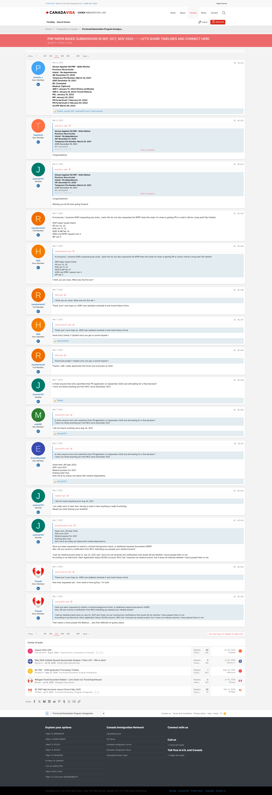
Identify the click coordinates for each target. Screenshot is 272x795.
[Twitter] (184, 733)
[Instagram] (174, 733)
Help (209, 713)
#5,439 (240, 380)
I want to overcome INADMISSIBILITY (61, 777)
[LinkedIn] (179, 733)
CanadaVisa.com (114, 734)
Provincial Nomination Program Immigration (78, 672)
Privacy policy (200, 713)
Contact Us (221, 791)
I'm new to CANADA (54, 761)
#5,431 (241, 63)
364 (62, 56)
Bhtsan (38, 682)
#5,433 (240, 164)
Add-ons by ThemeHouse (135, 791)
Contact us (166, 713)
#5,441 (241, 443)
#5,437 (241, 320)
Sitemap (172, 791)
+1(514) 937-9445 (52, 3)
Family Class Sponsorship (68, 663)
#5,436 (240, 290)
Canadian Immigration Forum (119, 744)
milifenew (231, 672)
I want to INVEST (52, 750)
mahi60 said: (60, 496)
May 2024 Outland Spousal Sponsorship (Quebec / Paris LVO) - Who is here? (70, 660)
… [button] (40, 56)
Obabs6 (232, 652)
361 (45, 56)
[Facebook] (169, 733)
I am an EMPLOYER (54, 766)
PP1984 (38, 692)
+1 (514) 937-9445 (176, 745)
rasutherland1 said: (63, 251)
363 (56, 56)
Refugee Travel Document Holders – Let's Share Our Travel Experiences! (68, 679)
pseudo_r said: (61, 126)
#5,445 (240, 596)
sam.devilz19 (40, 652)
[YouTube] (189, 733)
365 (68, 56)
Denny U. (39, 663)
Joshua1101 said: (62, 415)
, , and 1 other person (80, 111)
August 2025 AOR (43, 650)
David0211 (39, 672)
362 (50, 56)
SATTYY (53, 43)
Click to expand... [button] (148, 150)
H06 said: (59, 295)
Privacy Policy (197, 791)
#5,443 (240, 520)
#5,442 (240, 491)
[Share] (235, 63)
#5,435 (240, 246)
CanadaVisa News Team (117, 755)
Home (215, 713)
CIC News (111, 739)
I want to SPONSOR (54, 755)
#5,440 (240, 410)
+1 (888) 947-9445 (89, 3)
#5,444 (240, 567)
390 (78, 56)
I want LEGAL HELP (53, 771)
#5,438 (240, 350)
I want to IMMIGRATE (54, 734)
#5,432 (240, 120)
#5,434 (240, 213)
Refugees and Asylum (64, 682)
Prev (31, 56)
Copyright (210, 791)
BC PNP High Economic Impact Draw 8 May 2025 (58, 689)
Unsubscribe (183, 791)
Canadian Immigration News (119, 750)
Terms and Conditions (182, 713)
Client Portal (221, 3)
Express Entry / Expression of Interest (77, 652)
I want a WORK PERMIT (55, 739)
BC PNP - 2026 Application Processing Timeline (57, 670)
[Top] (221, 713)
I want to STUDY (52, 744)
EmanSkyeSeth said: (64, 525)
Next (85, 56)
